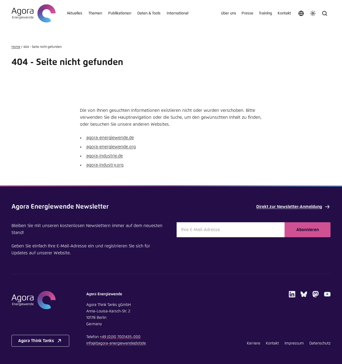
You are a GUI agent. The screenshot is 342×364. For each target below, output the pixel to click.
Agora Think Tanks (36, 341)
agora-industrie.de (104, 156)
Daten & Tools (149, 13)
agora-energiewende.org (111, 147)
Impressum (294, 343)
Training (265, 13)
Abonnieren (307, 230)
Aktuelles (74, 13)
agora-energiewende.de (110, 138)
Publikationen (119, 13)
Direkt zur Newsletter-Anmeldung (289, 207)
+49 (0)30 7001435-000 (120, 337)
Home (15, 47)
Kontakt (284, 13)
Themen (95, 13)
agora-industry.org (104, 165)
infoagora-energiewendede (116, 343)
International (177, 13)
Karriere (253, 343)
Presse (247, 13)
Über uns (228, 13)
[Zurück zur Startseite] (33, 13)
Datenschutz (320, 343)
